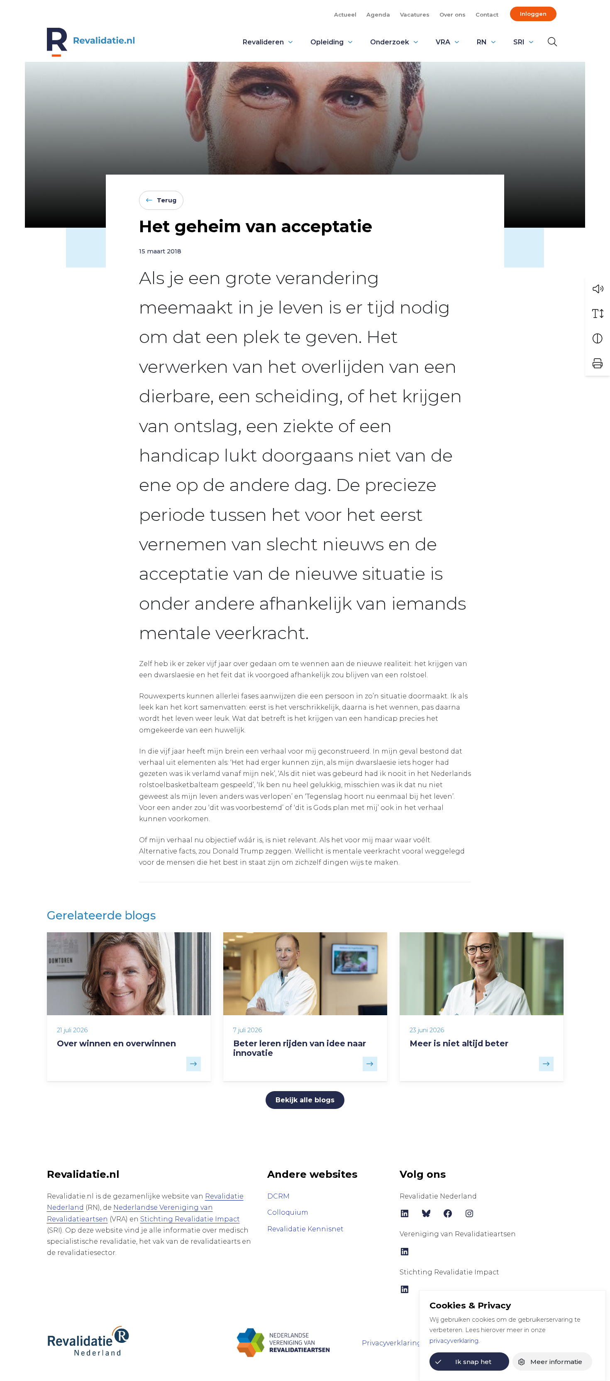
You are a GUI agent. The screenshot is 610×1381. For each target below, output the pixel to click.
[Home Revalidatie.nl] (91, 42)
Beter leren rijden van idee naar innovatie (299, 1048)
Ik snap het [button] (473, 1362)
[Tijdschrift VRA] (283, 1342)
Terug (166, 200)
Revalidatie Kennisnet (305, 1229)
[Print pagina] (597, 363)
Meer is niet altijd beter (459, 1043)
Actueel (345, 14)
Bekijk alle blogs (305, 1100)
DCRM (278, 1196)
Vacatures (414, 14)
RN (482, 42)
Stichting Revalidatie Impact (190, 1219)
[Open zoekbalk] (551, 42)
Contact (487, 14)
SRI (519, 42)
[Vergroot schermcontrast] (597, 338)
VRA (443, 42)
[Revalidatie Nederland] (88, 1340)
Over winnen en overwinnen (116, 1043)
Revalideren (263, 42)
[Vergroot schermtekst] (597, 313)
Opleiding (327, 42)
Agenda (378, 14)
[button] (597, 288)
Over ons (452, 14)
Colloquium (287, 1212)
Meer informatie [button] (556, 1362)
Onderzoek (389, 42)
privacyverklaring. (454, 1341)
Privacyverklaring (392, 1343)
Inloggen (533, 13)
